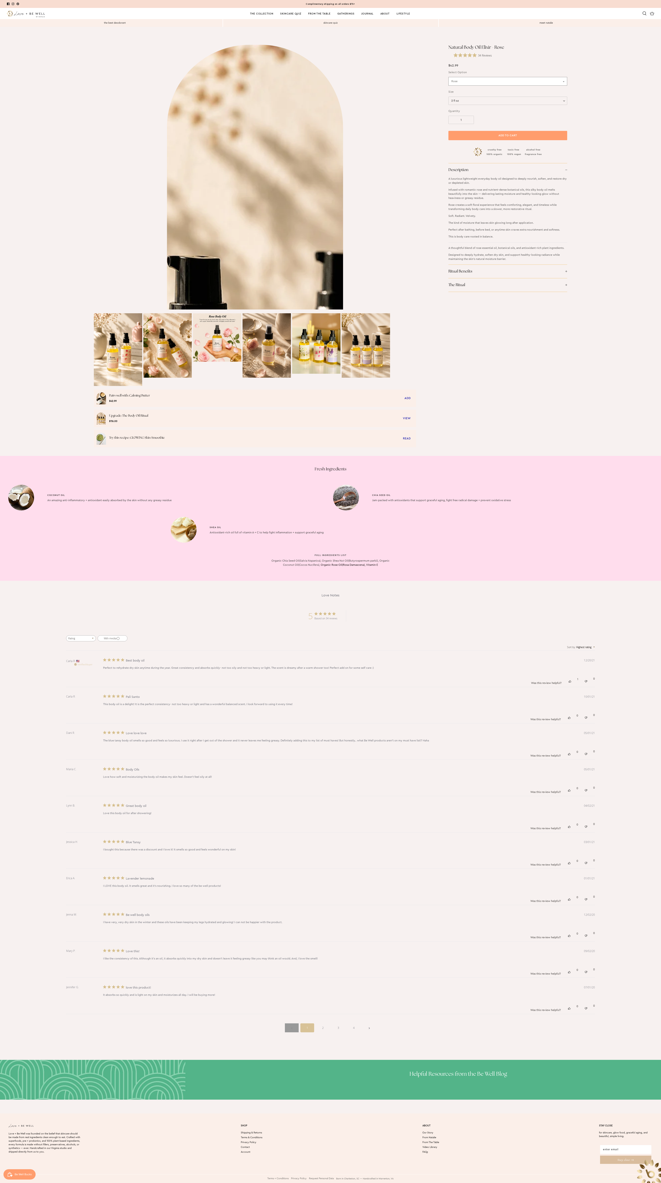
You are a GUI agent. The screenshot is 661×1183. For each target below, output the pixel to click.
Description (458, 170)
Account (245, 1152)
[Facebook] (8, 4)
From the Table (319, 14)
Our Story (427, 1133)
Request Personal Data (321, 1178)
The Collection (262, 14)
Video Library (429, 1147)
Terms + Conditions (278, 1178)
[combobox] (507, 101)
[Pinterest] (18, 4)
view (407, 418)
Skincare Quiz (290, 14)
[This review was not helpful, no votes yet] (586, 681)
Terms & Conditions (251, 1137)
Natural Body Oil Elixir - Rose (37, 39)
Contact (245, 1147)
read (407, 438)
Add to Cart (508, 135)
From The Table (430, 1142)
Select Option (457, 72)
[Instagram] (13, 4)
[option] (255, 177)
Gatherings (345, 14)
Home (10, 39)
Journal (367, 14)
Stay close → (625, 1160)
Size (451, 91)
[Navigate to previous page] (292, 1027)
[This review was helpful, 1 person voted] (570, 681)
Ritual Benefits (460, 271)
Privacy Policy (248, 1142)
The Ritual (456, 285)
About (385, 14)
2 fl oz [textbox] (455, 100)
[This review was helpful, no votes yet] (569, 717)
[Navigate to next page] (369, 1027)
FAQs (425, 1152)
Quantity (454, 111)
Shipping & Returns (251, 1133)
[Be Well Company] (26, 14)
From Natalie (429, 1137)
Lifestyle (403, 14)
